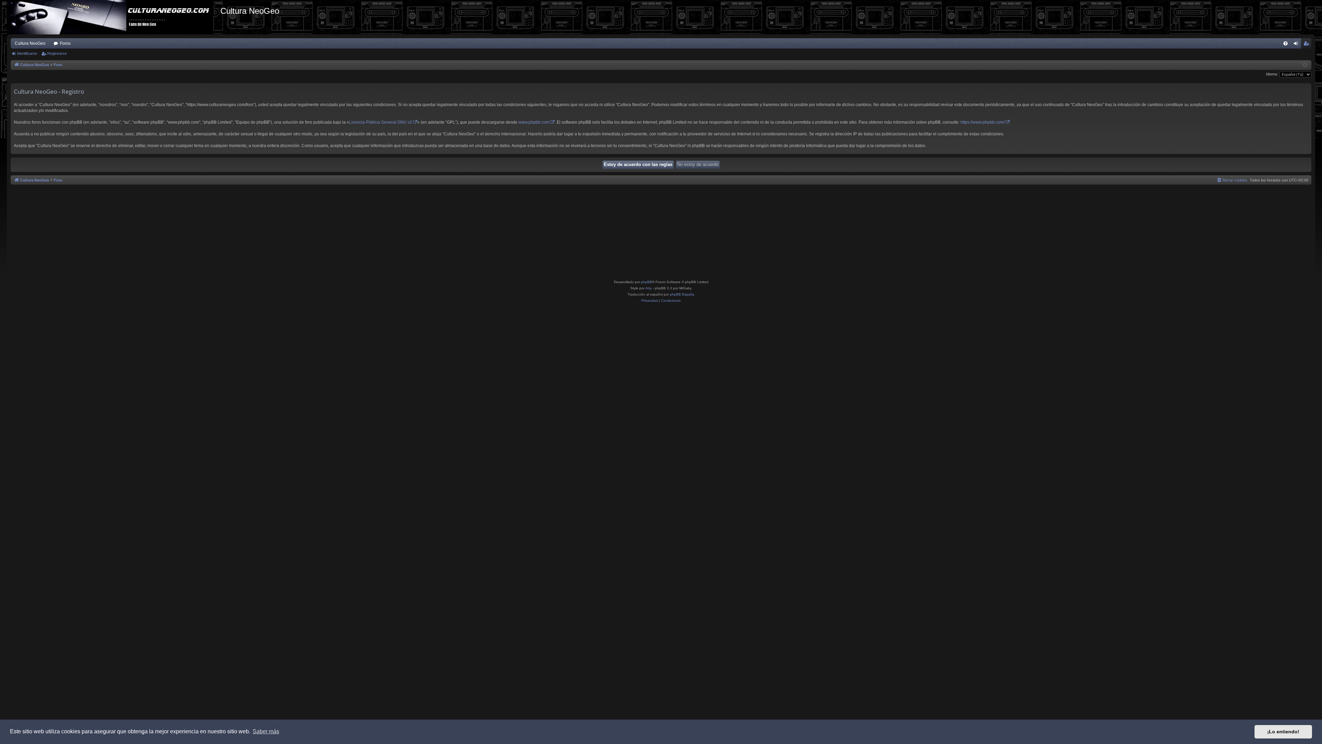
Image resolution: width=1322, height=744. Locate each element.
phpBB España (682, 294)
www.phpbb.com (533, 122)
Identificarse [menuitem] (1297, 45)
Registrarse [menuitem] (1307, 45)
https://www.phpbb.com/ (983, 122)
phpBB (646, 282)
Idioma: (1272, 74)
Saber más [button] (266, 731)
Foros (65, 43)
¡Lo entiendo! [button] (1283, 731)
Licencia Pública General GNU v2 (380, 122)
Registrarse (57, 53)
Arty (649, 288)
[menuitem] (1285, 43)
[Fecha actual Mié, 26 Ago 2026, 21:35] (1305, 65)
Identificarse (27, 53)
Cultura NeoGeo (30, 43)
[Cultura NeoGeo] (113, 17)
